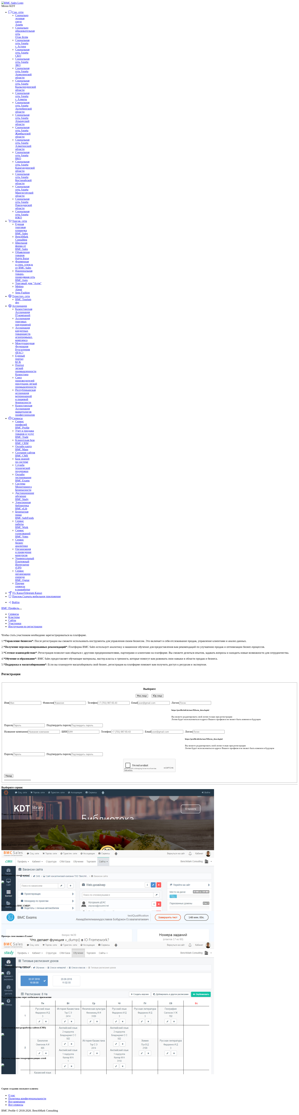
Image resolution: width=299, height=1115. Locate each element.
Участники (14, 623)
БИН (64, 731)
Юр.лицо (157, 696)
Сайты (12, 620)
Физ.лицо (142, 696)
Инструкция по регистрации (25, 626)
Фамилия (48, 702)
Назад (9, 776)
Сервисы (13, 614)
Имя (6, 702)
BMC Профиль (10, 608)
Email (134, 702)
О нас (11, 1095)
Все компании (16, 1101)
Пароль (8, 725)
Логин (175, 702)
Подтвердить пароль (59, 725)
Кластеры (14, 617)
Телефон (93, 702)
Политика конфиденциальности (27, 1098)
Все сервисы (15, 1104)
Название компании (16, 731)
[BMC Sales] (12, 2)
